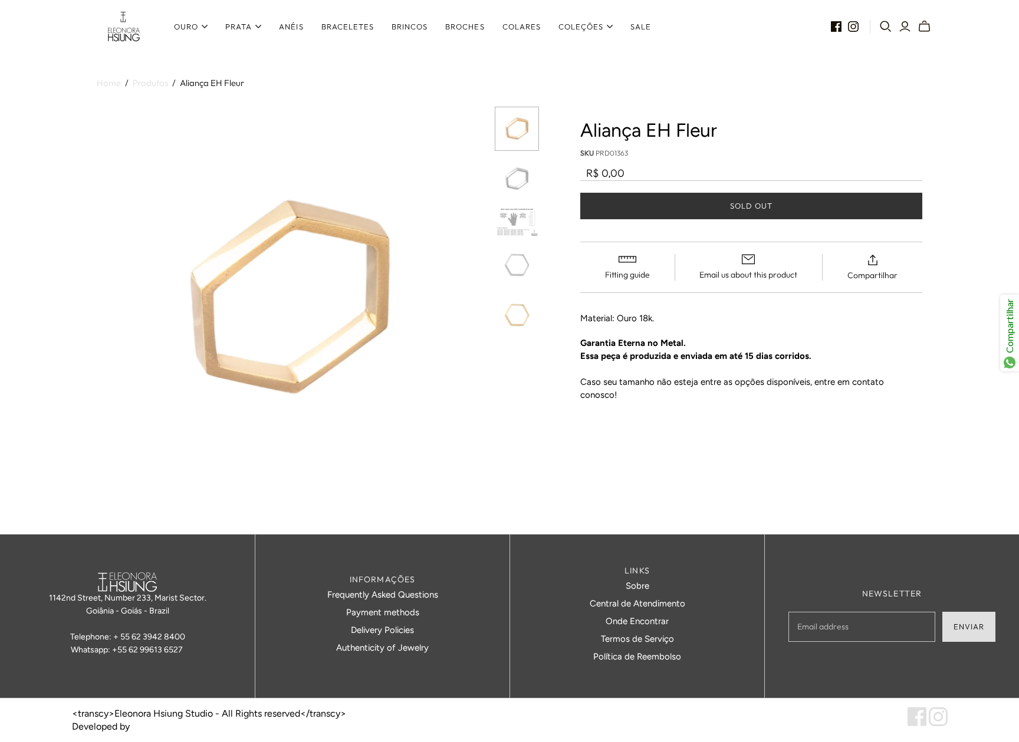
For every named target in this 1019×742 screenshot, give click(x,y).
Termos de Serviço (637, 639)
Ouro (186, 26)
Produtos (150, 82)
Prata (238, 26)
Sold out (751, 205)
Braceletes (347, 26)
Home (109, 82)
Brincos (410, 26)
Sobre (637, 586)
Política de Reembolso (637, 656)
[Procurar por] (886, 26)
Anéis (291, 26)
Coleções (580, 26)
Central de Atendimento (637, 603)
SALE (640, 26)
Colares (521, 26)
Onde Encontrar (637, 621)
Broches (464, 26)
